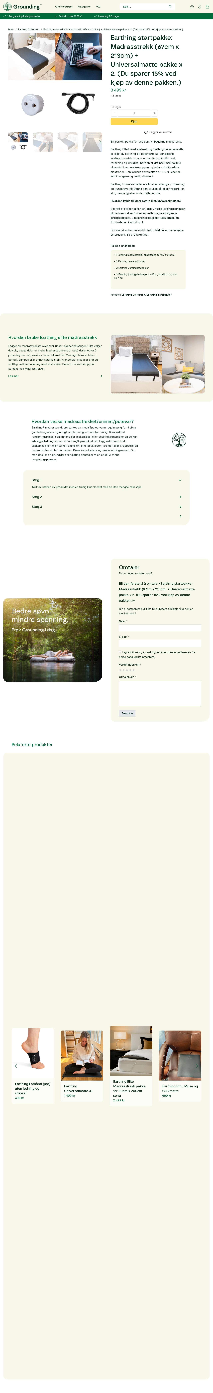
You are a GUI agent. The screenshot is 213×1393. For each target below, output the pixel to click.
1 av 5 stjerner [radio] (120, 670)
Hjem (11, 29)
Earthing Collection (28, 29)
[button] (98, 38)
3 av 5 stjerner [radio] (127, 670)
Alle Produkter (64, 6)
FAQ (98, 6)
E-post (124, 636)
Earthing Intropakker (159, 294)
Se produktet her (138, 234)
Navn (123, 621)
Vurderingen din (130, 664)
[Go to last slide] (16, 1066)
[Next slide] (197, 1066)
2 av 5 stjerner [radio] (123, 670)
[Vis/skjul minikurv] (207, 7)
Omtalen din (127, 677)
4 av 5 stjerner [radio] (130, 670)
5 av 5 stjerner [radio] (133, 670)
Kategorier (84, 6)
